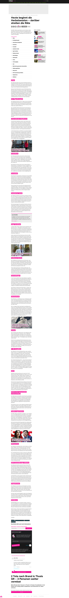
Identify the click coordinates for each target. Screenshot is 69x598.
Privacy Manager (41, 596)
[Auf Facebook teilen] (12, 26)
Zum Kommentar (16, 568)
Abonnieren (29, 528)
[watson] (11, 1)
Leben (25, 2)
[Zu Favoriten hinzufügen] (20, 26)
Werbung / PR (20, 596)
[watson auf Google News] (29, 26)
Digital (30, 2)
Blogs (35, 2)
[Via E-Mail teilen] (16, 26)
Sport (22, 2)
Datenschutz (35, 596)
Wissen (33, 2)
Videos (40, 2)
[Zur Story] (28, 584)
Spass (27, 2)
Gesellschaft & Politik (17, 15)
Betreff (13, 539)
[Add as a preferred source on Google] (24, 26)
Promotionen (44, 2)
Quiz (37, 2)
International (14, 2)
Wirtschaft (19, 2)
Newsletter (15, 596)
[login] (1, 597)
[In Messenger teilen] (14, 26)
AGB (31, 596)
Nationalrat (27, 520)
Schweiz (10, 2)
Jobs (24, 596)
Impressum (28, 596)
